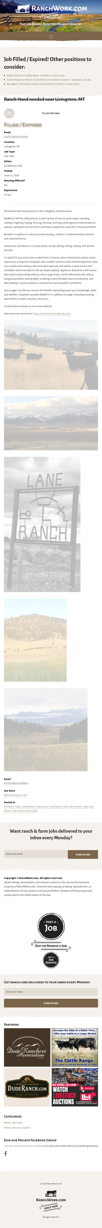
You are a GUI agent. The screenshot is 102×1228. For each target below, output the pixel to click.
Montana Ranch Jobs (15, 795)
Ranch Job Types (13, 1123)
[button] (51, 36)
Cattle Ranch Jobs (31, 806)
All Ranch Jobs (12, 806)
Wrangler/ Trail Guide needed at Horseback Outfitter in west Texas (43, 84)
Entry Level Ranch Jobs (55, 806)
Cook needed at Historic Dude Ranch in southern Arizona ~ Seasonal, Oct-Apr (49, 80)
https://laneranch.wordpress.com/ (52, 314)
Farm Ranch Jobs (78, 806)
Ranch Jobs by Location (17, 1128)
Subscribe (83, 854)
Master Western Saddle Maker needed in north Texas (35, 75)
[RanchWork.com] (51, 1200)
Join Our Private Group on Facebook (24, 1146)
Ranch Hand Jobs (27, 811)
